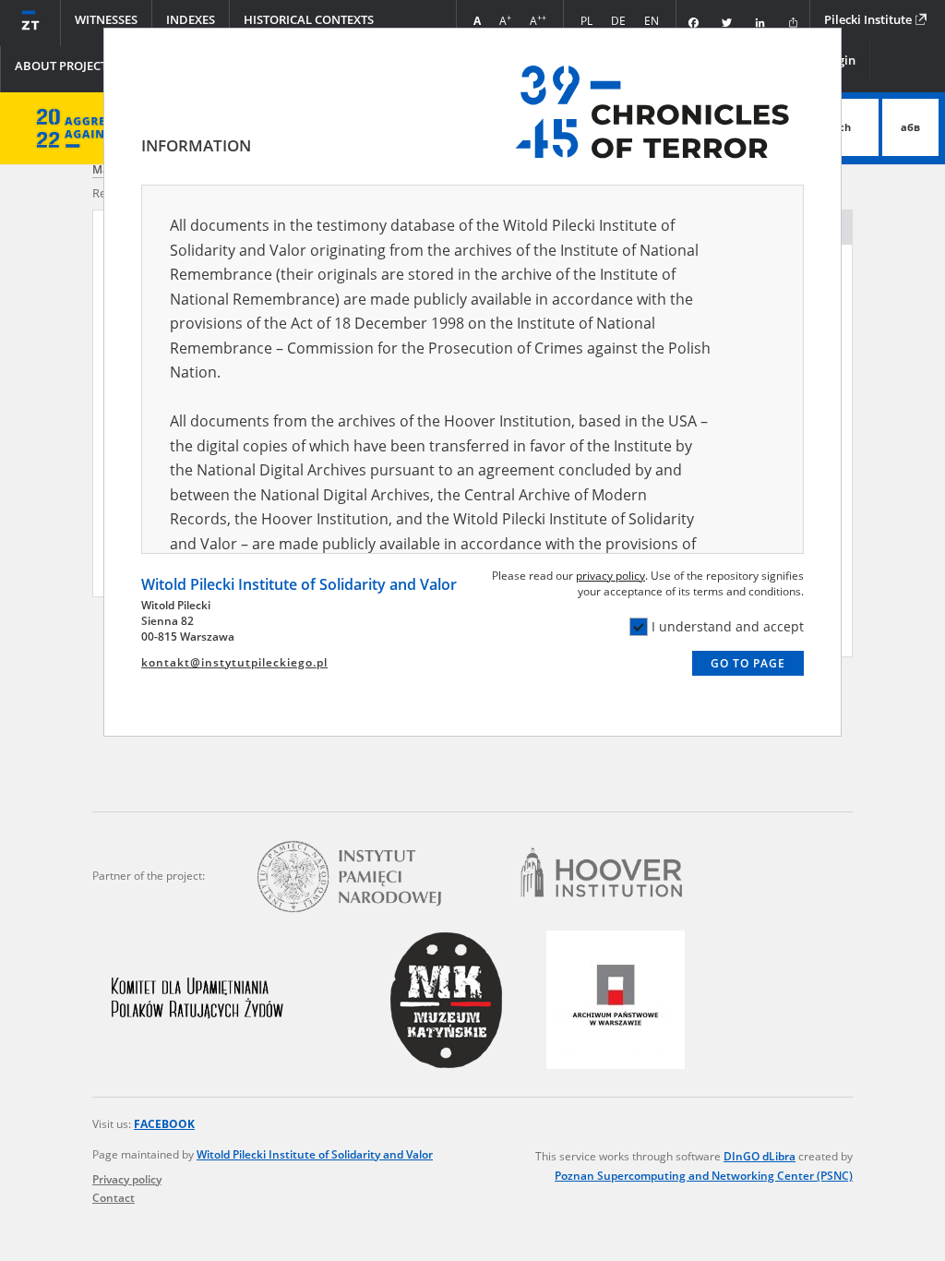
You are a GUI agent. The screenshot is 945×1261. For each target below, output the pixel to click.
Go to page (748, 663)
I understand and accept (728, 626)
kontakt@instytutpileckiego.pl (234, 662)
